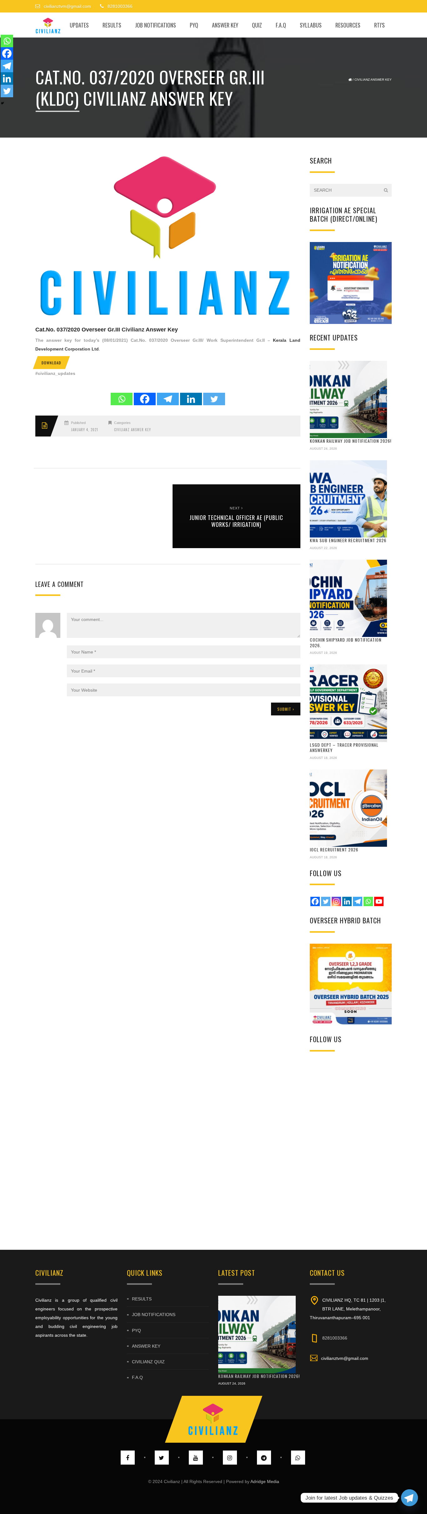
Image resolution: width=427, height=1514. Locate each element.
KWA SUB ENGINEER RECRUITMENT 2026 (348, 540)
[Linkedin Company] (347, 901)
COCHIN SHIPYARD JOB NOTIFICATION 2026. (345, 642)
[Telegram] (168, 399)
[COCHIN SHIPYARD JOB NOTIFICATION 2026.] (348, 598)
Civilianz (133, 329)
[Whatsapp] (122, 399)
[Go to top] (213, 1419)
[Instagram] (336, 901)
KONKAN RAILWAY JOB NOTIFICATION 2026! (350, 440)
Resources (347, 25)
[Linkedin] (191, 399)
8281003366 (334, 1337)
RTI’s (379, 25)
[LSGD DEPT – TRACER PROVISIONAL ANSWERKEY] (348, 703)
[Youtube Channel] (379, 901)
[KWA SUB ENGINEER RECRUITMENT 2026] (348, 499)
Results (112, 25)
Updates (79, 25)
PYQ (194, 25)
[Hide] (2, 103)
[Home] (48, 25)
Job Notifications (155, 25)
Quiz (257, 25)
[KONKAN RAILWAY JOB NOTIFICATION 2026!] (348, 399)
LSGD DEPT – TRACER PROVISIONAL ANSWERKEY (344, 747)
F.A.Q (281, 25)
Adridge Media (264, 1481)
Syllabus (311, 25)
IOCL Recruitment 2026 (334, 849)
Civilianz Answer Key (373, 79)
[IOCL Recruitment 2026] (348, 808)
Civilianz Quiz (148, 1361)
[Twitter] (214, 399)
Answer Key (225, 25)
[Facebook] (145, 399)
